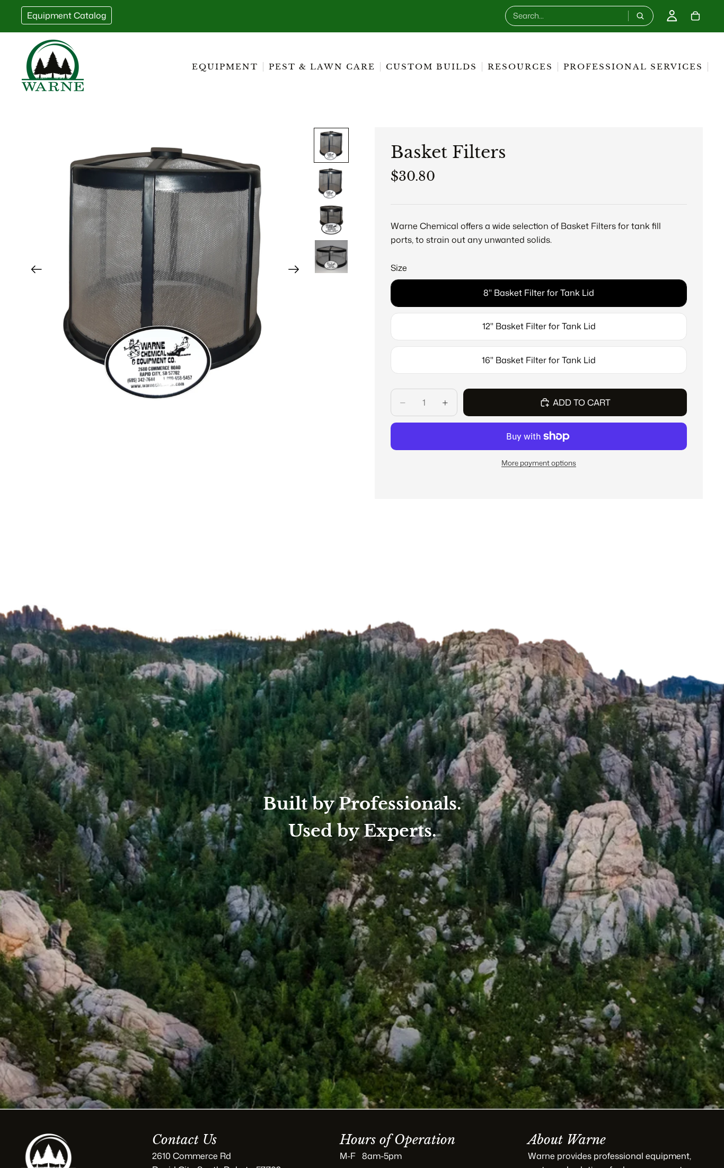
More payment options (538, 463)
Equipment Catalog (66, 15)
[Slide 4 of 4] (331, 256)
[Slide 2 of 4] (331, 182)
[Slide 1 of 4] (331, 145)
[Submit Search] (640, 16)
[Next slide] (297, 271)
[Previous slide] (33, 271)
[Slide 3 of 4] (331, 219)
